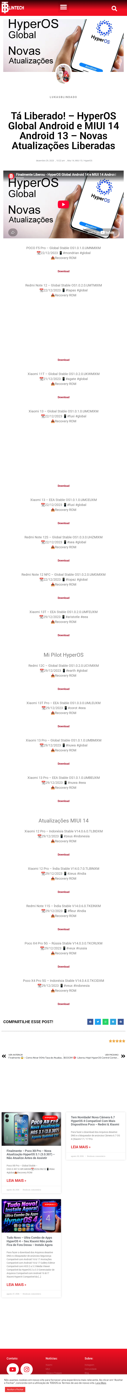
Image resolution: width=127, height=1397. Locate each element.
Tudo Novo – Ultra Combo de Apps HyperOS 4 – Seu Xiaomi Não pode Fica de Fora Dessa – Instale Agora (30, 1241)
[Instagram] (27, 1369)
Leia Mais (100, 1382)
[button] (63, 7)
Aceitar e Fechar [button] (15, 1389)
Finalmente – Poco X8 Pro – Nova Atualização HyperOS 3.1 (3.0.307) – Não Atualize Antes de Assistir (31, 1154)
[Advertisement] (63, 326)
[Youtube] (13, 1369)
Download (63, 271)
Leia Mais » (16, 1180)
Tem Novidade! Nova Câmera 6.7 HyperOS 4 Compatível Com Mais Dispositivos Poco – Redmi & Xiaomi (95, 1121)
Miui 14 (70, 160)
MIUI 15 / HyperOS (83, 160)
